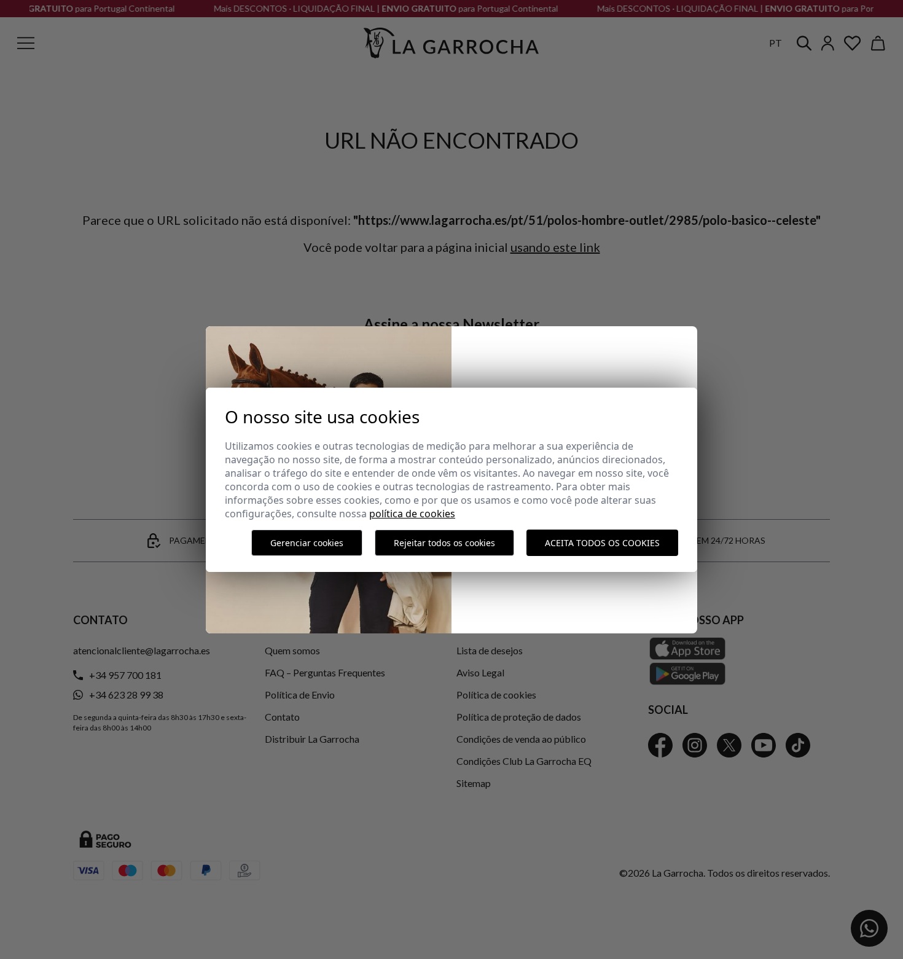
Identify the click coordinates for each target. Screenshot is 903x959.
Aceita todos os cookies (602, 543)
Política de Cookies (412, 513)
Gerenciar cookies (306, 543)
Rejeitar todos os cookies (444, 543)
